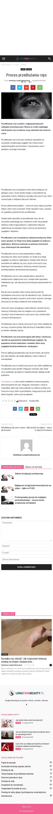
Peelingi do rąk (7, 770)
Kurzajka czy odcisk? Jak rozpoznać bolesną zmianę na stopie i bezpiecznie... (23, 660)
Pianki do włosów (8, 762)
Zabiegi (29, 69)
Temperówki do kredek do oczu (13, 788)
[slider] (8, 400)
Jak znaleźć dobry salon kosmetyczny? (29, 720)
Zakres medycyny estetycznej (29, 473)
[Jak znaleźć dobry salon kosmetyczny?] (7, 723)
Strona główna (6, 64)
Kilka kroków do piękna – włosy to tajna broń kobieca (39, 428)
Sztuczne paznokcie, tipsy (11, 777)
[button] (49, 58)
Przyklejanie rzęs (8, 381)
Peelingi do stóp (7, 781)
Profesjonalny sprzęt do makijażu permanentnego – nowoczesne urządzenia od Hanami (30, 500)
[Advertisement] (26, 27)
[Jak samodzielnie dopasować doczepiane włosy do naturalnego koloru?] (7, 735)
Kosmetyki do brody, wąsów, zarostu (16, 766)
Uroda (23, 69)
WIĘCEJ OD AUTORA (33, 467)
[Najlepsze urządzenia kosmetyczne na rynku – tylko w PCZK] (7, 488)
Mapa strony (26, 807)
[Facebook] (26, 704)
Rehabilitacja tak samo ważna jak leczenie (13, 428)
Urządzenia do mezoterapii (12, 785)
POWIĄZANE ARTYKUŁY (12, 467)
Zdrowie (4, 654)
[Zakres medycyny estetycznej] (7, 476)
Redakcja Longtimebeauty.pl (19, 80)
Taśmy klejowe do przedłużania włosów (17, 774)
